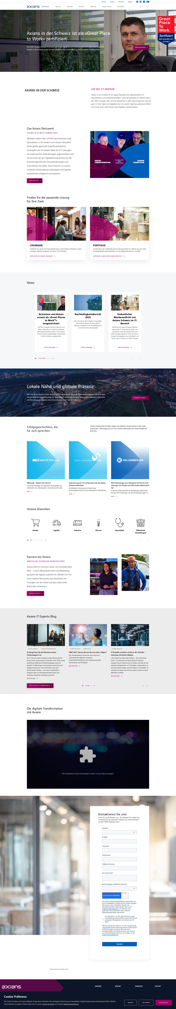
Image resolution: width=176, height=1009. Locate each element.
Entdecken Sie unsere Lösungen (41, 256)
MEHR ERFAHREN (140, 53)
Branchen (93, 6)
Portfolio (81, 6)
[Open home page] (33, 7)
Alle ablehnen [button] (146, 1002)
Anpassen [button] (130, 1002)
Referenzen (121, 6)
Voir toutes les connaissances (39, 685)
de (140, 6)
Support (130, 2)
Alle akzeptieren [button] (163, 1002)
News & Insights (106, 6)
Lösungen (70, 6)
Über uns (58, 6)
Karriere (104, 2)
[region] (88, 526)
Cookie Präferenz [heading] (15, 997)
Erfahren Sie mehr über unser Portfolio (107, 256)
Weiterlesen (31, 676)
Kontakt (112, 2)
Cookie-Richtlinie (48, 1004)
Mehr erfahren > (33, 44)
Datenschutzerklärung (71, 1004)
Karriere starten (35, 593)
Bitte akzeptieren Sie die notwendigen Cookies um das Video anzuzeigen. (88, 773)
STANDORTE (139, 986)
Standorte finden (140, 398)
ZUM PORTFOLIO (34, 180)
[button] (140, 65)
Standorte (121, 2)
